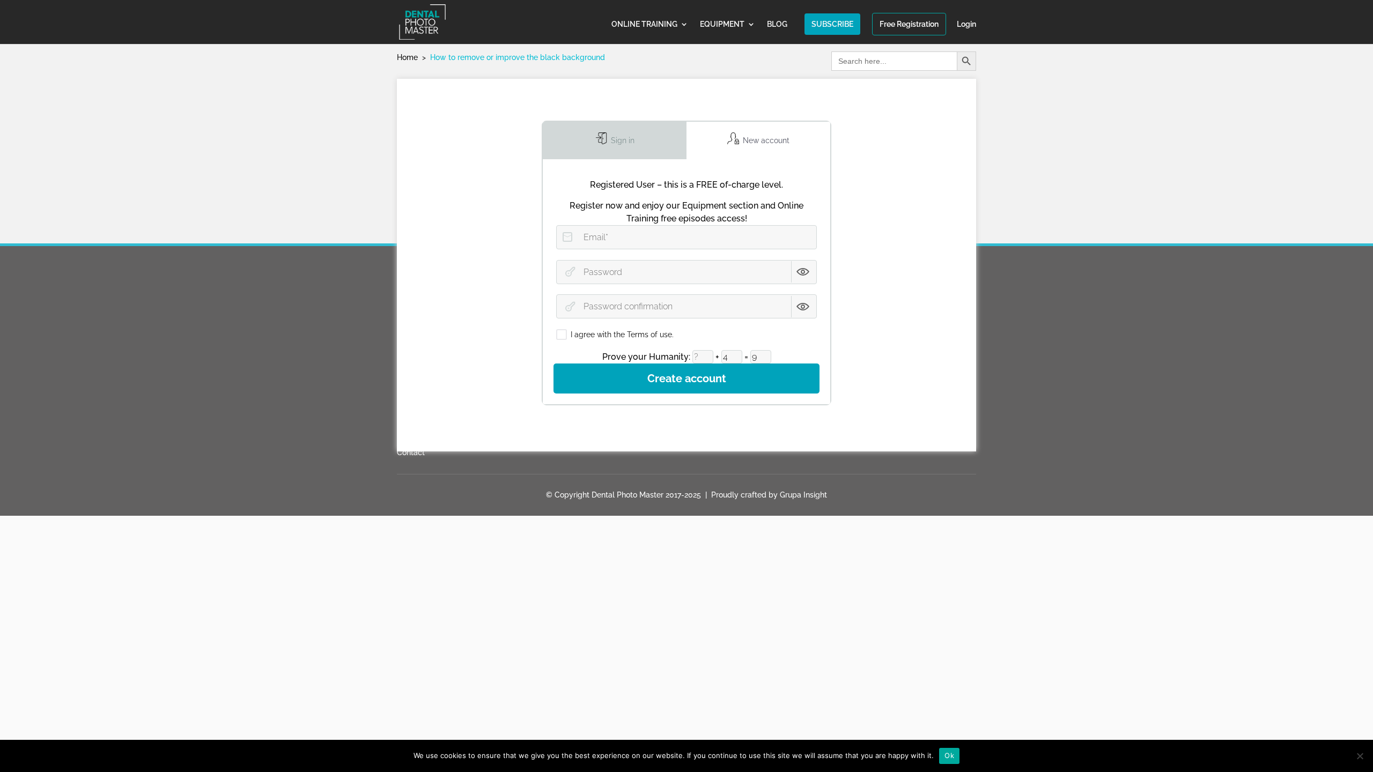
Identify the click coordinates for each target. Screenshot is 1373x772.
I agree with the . (622, 334)
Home (407, 57)
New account (765, 140)
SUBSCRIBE (832, 24)
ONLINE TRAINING (644, 24)
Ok (949, 755)
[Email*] (567, 237)
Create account (686, 378)
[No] (1359, 756)
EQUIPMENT (722, 24)
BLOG (777, 24)
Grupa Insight (803, 495)
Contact (411, 452)
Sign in (621, 140)
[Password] (570, 271)
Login (966, 24)
